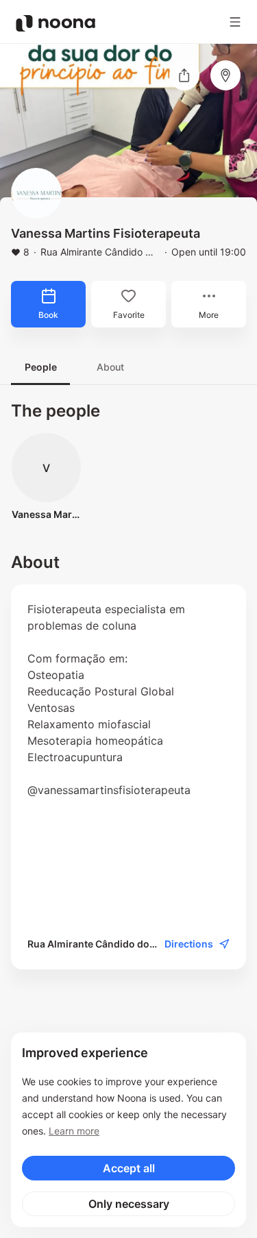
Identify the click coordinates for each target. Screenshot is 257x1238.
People (41, 367)
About (110, 367)
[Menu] (235, 22)
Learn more (74, 1131)
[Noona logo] (55, 23)
